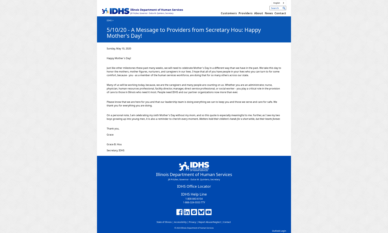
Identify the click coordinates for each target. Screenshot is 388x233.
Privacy (192, 222)
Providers (246, 13)
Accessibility (180, 222)
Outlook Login (279, 230)
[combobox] (279, 3)
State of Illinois (164, 222)
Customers (229, 13)
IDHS (109, 20)
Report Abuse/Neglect (209, 222)
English (276, 3)
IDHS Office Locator (194, 186)
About (258, 13)
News (269, 13)
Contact (280, 13)
